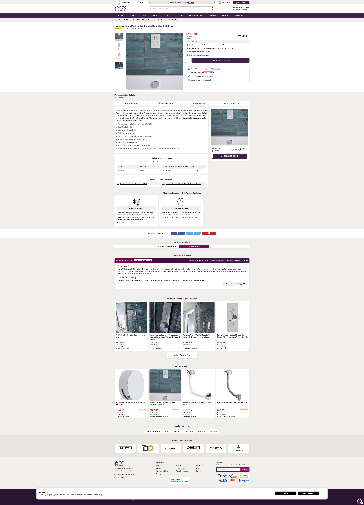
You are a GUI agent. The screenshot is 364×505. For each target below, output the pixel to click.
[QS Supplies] (120, 8)
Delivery (178, 465)
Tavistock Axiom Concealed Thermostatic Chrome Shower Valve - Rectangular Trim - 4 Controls (164, 337)
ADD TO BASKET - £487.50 (221, 60)
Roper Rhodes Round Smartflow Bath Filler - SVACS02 (131, 404)
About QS (159, 465)
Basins (144, 15)
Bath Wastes (189, 431)
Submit (244, 469)
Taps (181, 15)
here (127, 280)
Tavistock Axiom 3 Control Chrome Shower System (130, 336)
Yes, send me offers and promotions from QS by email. (233, 465)
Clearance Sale (125, 2)
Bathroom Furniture (196, 15)
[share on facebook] (178, 233)
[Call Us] (230, 8)
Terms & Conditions (182, 471)
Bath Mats (201, 431)
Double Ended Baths (153, 431)
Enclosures (169, 15)
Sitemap (158, 474)
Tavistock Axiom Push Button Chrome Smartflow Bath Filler (162, 404)
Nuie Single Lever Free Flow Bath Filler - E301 (232, 403)
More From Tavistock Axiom (182, 355)
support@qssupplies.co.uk (125, 474)
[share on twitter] (193, 233)
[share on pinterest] (209, 233)
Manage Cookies (308, 493)
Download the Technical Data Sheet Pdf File (133, 184)
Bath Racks (213, 431)
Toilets (134, 15)
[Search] (213, 8)
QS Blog (158, 468)
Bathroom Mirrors (240, 15)
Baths (166, 431)
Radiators (212, 15)
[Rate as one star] (168, 247)
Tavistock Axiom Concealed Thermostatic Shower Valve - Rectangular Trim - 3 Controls (232, 336)
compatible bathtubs (178, 118)
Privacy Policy (180, 468)
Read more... (121, 222)
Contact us (199, 465)
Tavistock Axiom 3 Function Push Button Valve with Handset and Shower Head (197, 336)
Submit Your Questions (125, 260)
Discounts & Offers (162, 471)
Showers (156, 15)
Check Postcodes (208, 72)
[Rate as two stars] (169, 247)
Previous (149, 2)
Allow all (285, 493)
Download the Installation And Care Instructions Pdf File (183, 184)
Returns (198, 471)
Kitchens (225, 15)
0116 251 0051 (121, 478)
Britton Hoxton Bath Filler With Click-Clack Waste (197, 404)
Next (214, 2)
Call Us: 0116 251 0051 (241, 8)
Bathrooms (121, 15)
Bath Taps (177, 431)
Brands (142, 2)
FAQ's (198, 468)
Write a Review (194, 246)
